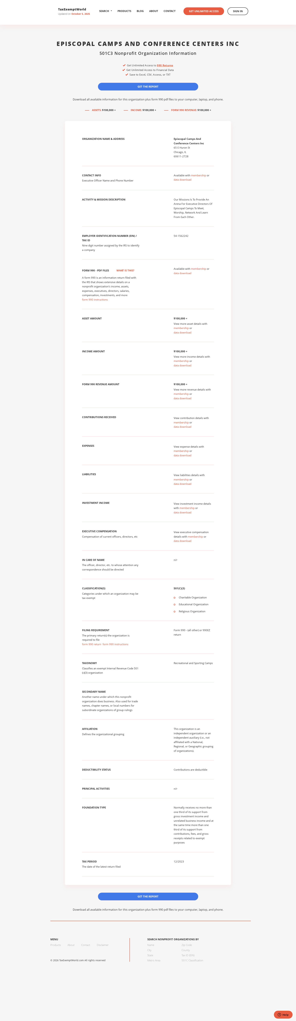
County (186, 950)
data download (182, 179)
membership (198, 175)
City (149, 950)
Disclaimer (103, 945)
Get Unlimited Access (204, 11)
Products (124, 11)
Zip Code (187, 945)
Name (150, 945)
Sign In (238, 11)
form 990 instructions (95, 299)
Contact (170, 11)
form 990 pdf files (162, 99)
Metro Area (153, 960)
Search (104, 11)
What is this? (125, 270)
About (153, 11)
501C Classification (192, 960)
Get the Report (148, 86)
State (150, 955)
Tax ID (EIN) (188, 955)
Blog (140, 11)
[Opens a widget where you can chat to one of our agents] (283, 1015)
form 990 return (91, 644)
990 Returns (165, 65)
